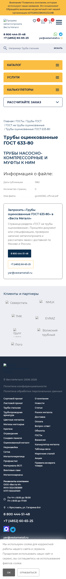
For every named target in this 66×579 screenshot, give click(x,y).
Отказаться (28, 572)
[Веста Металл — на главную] (15, 24)
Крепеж (8, 429)
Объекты (40, 430)
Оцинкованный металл (16, 442)
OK (9, 572)
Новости (39, 403)
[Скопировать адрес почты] (61, 38)
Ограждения (11, 433)
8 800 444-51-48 (15, 34)
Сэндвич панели (13, 438)
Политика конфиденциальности (25, 386)
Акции (38, 458)
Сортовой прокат (13, 398)
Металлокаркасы (13, 474)
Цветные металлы (14, 419)
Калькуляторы (20, 89)
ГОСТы (38, 435)
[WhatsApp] (55, 34)
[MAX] (6, 529)
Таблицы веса (42, 449)
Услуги (13, 77)
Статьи (38, 407)
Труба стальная (12, 407)
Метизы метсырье (14, 424)
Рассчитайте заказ (24, 102)
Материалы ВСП (13, 465)
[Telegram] (60, 34)
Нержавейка (11, 447)
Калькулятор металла (47, 444)
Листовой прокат (13, 403)
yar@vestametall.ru (49, 38)
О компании (41, 398)
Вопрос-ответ (42, 426)
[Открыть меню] (58, 22)
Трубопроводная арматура (13, 413)
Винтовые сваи (12, 470)
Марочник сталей (45, 453)
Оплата (39, 421)
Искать (58, 48)
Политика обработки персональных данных (33, 391)
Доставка (40, 417)
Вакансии (40, 440)
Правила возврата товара (45, 464)
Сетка (7, 452)
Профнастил (11, 461)
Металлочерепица (14, 456)
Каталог (14, 65)
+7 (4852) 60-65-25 (16, 38)
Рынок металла (43, 412)
